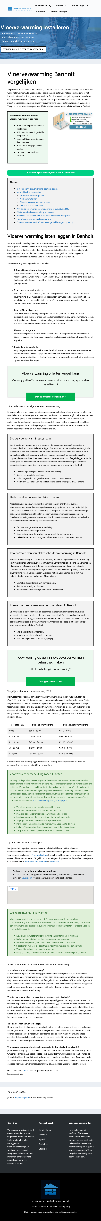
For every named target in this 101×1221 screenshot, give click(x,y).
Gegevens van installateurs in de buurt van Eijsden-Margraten (43, 216)
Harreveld (43, 1135)
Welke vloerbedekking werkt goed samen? (35, 212)
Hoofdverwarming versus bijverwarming (34, 219)
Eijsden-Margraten (54, 1201)
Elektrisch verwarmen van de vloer (35, 202)
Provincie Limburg (39, 855)
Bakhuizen (43, 1144)
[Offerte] (73, 120)
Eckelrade (54, 862)
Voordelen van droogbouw (32, 196)
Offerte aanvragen (58, 11)
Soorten (60, 5)
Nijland (42, 1139)
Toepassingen (78, 5)
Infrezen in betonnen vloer (31, 206)
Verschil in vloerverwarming (29, 192)
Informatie (40, 11)
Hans (26, 1071)
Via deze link (28, 878)
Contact (34, 1206)
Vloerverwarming (43, 5)
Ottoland (43, 1149)
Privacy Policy (64, 1206)
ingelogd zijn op (22, 1098)
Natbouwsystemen (28, 199)
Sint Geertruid (41, 862)
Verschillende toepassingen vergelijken (50, 800)
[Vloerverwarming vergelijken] (20, 8)
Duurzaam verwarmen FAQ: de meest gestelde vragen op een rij (45, 222)
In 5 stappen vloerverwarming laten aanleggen (37, 189)
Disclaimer (53, 1206)
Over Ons (43, 1206)
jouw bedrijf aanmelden (80, 1155)
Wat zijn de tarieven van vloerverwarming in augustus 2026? (43, 209)
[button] (50, 173)
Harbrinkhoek (45, 1130)
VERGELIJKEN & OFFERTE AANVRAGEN (23, 49)
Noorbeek (29, 862)
